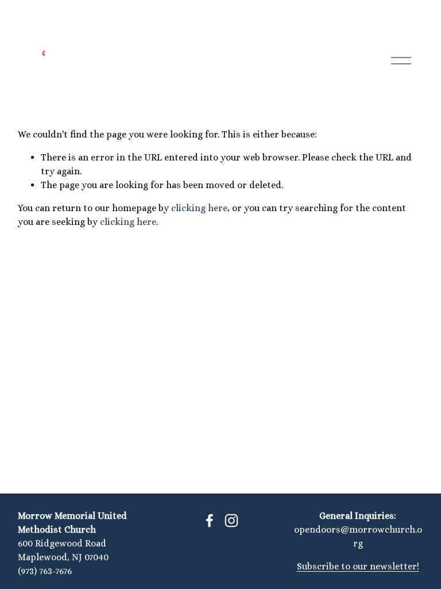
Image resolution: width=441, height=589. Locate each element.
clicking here (199, 207)
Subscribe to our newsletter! (358, 566)
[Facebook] (209, 520)
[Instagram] (231, 520)
